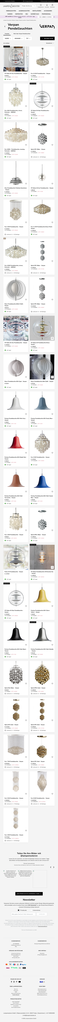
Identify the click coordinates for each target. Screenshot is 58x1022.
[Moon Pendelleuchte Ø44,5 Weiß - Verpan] (15, 295)
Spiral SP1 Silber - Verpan (38, 149)
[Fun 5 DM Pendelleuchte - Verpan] (15, 788)
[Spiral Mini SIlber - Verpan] (15, 678)
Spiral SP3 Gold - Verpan (38, 724)
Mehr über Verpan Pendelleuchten (22, 33)
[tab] (7, 38)
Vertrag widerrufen (16, 957)
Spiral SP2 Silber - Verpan (38, 304)
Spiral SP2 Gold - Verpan (11, 724)
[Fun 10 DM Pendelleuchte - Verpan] (42, 64)
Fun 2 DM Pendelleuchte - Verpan (14, 534)
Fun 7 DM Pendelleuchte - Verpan (14, 761)
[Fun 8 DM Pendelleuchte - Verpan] (42, 788)
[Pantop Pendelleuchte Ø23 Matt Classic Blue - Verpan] (42, 487)
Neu (26, 14)
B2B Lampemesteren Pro (42, 993)
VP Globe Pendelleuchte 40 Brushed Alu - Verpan (42, 572)
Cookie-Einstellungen (42, 990)
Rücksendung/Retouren (16, 954)
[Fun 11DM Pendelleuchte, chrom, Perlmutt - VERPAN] (15, 257)
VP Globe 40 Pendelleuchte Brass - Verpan (40, 343)
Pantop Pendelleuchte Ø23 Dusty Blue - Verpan (42, 419)
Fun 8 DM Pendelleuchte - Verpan (40, 798)
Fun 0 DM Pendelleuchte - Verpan (40, 457)
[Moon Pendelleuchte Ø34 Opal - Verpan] (15, 371)
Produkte (7, 33)
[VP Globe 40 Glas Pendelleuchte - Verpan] (15, 601)
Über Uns (16, 989)
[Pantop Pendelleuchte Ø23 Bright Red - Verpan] (15, 448)
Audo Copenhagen (16, 1001)
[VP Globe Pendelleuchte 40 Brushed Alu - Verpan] (42, 563)
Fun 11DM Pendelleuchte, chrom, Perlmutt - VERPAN (14, 266)
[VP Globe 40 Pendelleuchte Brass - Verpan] (42, 334)
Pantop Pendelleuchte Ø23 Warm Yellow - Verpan (40, 611)
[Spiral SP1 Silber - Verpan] (42, 140)
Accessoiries (15, 1005)
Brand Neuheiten (42, 991)
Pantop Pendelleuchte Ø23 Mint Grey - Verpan (15, 419)
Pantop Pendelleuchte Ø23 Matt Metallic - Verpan (42, 650)
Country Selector (15, 994)
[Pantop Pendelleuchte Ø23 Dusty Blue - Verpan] (42, 409)
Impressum (16, 990)
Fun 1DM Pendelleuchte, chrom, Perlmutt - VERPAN (13, 111)
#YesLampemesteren (42, 989)
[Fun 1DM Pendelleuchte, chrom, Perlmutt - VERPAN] (15, 102)
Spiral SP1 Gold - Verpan (38, 761)
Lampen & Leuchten (7, 20)
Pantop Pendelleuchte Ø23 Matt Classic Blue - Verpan (42, 496)
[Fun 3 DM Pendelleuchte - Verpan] (15, 825)
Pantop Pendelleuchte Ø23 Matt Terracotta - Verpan (13, 496)
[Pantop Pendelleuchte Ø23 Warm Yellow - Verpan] (42, 601)
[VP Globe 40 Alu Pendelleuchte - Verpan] (15, 64)
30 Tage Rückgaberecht (42, 954)
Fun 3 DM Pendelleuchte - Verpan (14, 835)
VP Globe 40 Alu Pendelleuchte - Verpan (16, 73)
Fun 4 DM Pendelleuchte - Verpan (14, 226)
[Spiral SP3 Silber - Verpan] (42, 257)
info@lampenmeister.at (16, 945)
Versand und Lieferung (15, 953)
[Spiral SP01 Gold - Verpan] (42, 678)
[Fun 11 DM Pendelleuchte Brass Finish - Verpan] (42, 218)
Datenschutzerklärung (42, 926)
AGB (16, 991)
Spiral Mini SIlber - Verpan (12, 688)
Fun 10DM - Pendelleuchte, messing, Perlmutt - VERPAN (15, 150)
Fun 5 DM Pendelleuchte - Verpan (14, 798)
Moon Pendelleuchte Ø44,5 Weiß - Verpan (14, 304)
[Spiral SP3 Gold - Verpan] (42, 715)
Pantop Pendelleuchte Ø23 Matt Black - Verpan (16, 650)
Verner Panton (16, 1003)
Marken (13, 20)
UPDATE (45, 16)
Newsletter (42, 953)
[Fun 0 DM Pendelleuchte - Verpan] (42, 448)
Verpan (17, 20)
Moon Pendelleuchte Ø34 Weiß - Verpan (42, 381)
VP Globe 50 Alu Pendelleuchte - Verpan (16, 342)
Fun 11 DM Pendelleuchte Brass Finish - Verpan (42, 227)
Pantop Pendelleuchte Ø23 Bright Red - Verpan (16, 458)
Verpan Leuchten (22, 20)
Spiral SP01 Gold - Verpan (38, 688)
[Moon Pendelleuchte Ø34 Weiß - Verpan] (42, 371)
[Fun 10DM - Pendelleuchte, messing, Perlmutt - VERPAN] (15, 140)
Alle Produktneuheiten (15, 1007)
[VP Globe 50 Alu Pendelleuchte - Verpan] (15, 334)
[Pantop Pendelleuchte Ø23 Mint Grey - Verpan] (15, 409)
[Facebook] (11, 981)
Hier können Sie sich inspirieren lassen (28, 893)
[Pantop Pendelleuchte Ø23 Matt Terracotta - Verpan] (15, 487)
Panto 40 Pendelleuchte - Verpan (14, 571)
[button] (26, 69)
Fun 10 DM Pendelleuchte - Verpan (40, 73)
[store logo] (11, 6)
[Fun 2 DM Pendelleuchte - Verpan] (15, 525)
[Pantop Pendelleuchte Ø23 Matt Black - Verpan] (15, 640)
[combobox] (28, 5)
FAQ (16, 946)
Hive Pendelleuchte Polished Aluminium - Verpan (16, 188)
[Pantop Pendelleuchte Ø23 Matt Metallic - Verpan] (42, 640)
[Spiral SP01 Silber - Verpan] (42, 525)
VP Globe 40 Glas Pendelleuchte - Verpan (14, 611)
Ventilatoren (36, 11)
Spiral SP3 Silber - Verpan (38, 265)
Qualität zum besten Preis (16, 1004)
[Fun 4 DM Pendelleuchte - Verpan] (15, 218)
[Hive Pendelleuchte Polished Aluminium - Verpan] (15, 179)
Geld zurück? (15, 956)
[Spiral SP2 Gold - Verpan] (15, 715)
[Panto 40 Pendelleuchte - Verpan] (15, 563)
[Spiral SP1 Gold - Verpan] (42, 751)
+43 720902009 (16, 943)
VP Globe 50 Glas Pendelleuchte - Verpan (40, 111)
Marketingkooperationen (42, 994)
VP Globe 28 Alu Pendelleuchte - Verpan (42, 188)
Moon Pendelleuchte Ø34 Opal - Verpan (16, 381)
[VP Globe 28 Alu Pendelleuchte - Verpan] (42, 179)
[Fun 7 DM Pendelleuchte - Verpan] (15, 751)
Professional (46, 14)
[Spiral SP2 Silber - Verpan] (42, 295)
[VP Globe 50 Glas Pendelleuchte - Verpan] (42, 102)
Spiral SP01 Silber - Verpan (38, 534)
